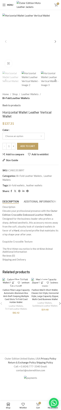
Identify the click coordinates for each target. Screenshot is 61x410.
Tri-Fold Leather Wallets (16, 309)
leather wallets (34, 185)
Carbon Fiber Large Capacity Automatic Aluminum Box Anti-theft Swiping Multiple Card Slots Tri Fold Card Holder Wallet (16, 296)
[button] (5, 41)
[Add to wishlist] (19, 283)
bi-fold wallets (17, 185)
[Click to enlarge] (8, 63)
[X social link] (15, 191)
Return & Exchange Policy (22, 362)
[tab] (10, 201)
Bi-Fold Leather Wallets (16, 98)
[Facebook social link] (11, 191)
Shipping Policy (44, 362)
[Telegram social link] (27, 191)
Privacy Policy (48, 358)
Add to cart (27, 146)
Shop (15, 94)
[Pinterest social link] (19, 191)
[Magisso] (42, 339)
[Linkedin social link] (23, 191)
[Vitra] (14, 339)
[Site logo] (31, 4)
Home (5, 94)
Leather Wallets (30, 94)
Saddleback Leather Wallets (45, 305)
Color (5, 129)
